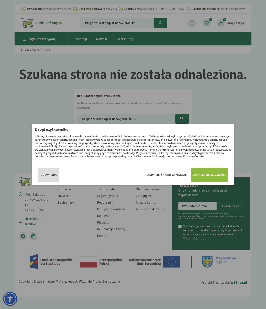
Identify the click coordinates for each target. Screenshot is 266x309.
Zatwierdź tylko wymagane (167, 175)
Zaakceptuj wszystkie (209, 175)
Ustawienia (49, 175)
